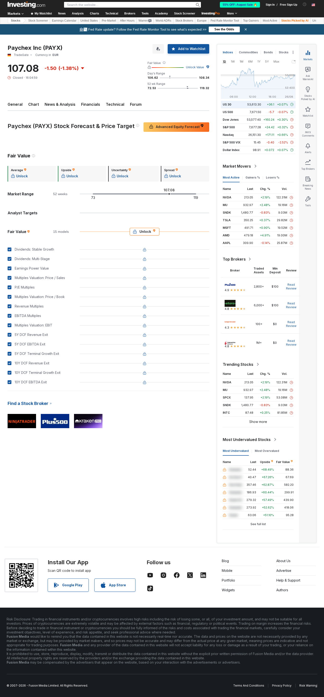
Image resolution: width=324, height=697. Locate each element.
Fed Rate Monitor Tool (225, 20)
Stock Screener (184, 13)
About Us (283, 561)
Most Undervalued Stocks (247, 439)
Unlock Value (195, 67)
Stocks (15, 20)
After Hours (127, 20)
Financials (90, 104)
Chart (33, 104)
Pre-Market (109, 20)
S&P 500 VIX (232, 142)
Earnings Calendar (64, 20)
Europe (202, 20)
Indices (228, 52)
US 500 (228, 112)
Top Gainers (251, 20)
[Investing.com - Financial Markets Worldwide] (26, 4)
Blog (225, 561)
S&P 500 (229, 127)
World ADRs (163, 20)
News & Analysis (60, 104)
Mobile (227, 571)
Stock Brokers (184, 20)
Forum (136, 104)
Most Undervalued (236, 451)
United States (89, 20)
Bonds (268, 52)
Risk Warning (308, 685)
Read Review (291, 286)
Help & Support (288, 580)
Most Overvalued (267, 451)
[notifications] (304, 4)
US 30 (227, 104)
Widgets (228, 590)
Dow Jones (231, 119)
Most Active (270, 20)
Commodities (248, 52)
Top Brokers (234, 259)
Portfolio (228, 580)
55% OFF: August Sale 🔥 (240, 4)
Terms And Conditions (248, 685)
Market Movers (237, 166)
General (15, 104)
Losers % (272, 177)
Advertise (283, 571)
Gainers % (252, 177)
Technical (115, 104)
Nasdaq (228, 135)
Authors (282, 590)
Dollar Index (231, 150)
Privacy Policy (282, 685)
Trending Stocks (238, 364)
